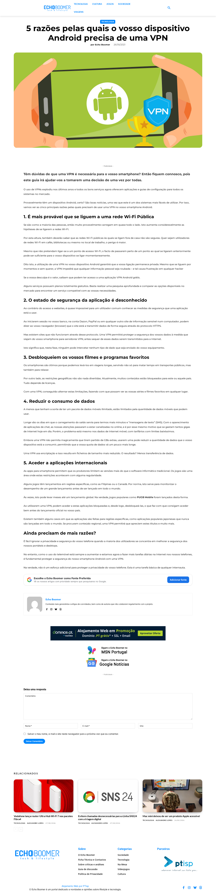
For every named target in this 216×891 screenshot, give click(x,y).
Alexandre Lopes (35, 823)
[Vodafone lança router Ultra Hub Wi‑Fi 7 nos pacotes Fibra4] (43, 795)
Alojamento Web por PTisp (75, 886)
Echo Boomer (102, 44)
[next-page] (21, 829)
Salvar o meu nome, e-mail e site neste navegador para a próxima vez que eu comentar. (73, 733)
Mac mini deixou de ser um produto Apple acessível (171, 816)
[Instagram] (51, 608)
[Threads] (60, 608)
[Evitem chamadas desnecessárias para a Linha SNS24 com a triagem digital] (108, 795)
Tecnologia (107, 21)
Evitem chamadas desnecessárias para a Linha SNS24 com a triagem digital (107, 817)
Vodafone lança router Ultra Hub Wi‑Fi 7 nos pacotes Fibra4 (43, 817)
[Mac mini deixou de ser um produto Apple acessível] (172, 795)
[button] (169, 8)
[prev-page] (16, 829)
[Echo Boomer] (57, 8)
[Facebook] (47, 608)
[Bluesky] (56, 608)
